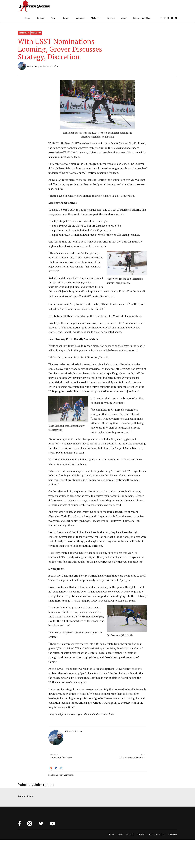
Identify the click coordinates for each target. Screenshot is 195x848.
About (124, 18)
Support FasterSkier (141, 18)
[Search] (176, 18)
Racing (65, 18)
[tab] (51, 768)
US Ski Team (24, 33)
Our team (129, 834)
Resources (79, 18)
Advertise (141, 834)
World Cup (36, 33)
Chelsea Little (32, 66)
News (53, 18)
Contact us (172, 834)
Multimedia (96, 18)
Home (27, 18)
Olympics (40, 18)
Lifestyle (111, 18)
